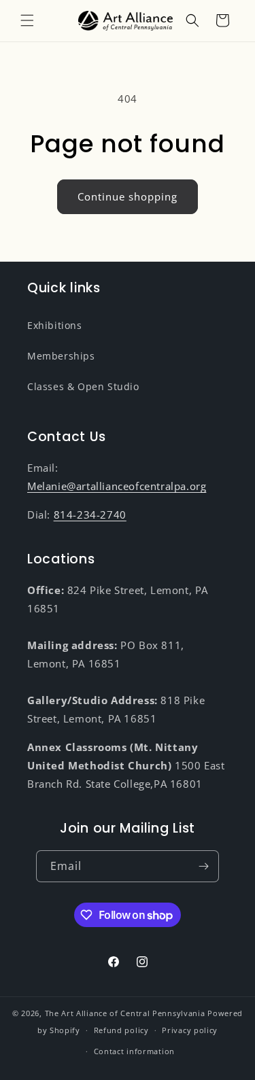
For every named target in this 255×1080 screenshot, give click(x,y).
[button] (27, 20)
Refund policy (121, 1030)
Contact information (134, 1051)
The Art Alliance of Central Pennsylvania (125, 1013)
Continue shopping (127, 196)
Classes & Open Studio (83, 386)
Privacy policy (190, 1030)
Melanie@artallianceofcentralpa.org (116, 486)
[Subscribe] (203, 866)
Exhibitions (54, 325)
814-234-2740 (90, 514)
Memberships (61, 355)
